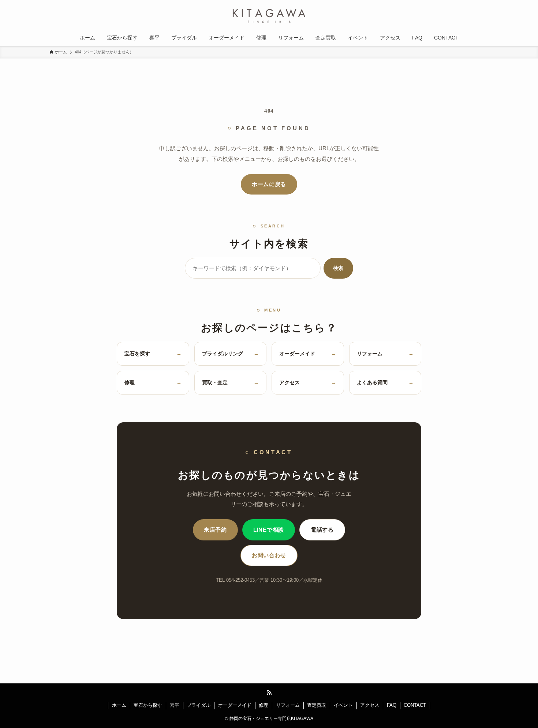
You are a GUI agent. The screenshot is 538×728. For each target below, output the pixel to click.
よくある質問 (385, 382)
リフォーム (385, 354)
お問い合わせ (269, 555)
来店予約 (215, 530)
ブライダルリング (230, 354)
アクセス (307, 382)
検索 (338, 268)
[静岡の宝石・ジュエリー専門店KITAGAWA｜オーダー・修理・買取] (269, 16)
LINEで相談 (268, 530)
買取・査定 (230, 382)
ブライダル (198, 705)
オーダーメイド (307, 354)
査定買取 (316, 705)
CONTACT (415, 705)
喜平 (174, 705)
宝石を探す (153, 354)
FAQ (391, 705)
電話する (322, 530)
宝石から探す (148, 705)
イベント (343, 705)
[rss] (269, 692)
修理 (153, 382)
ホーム (119, 705)
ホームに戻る (269, 184)
